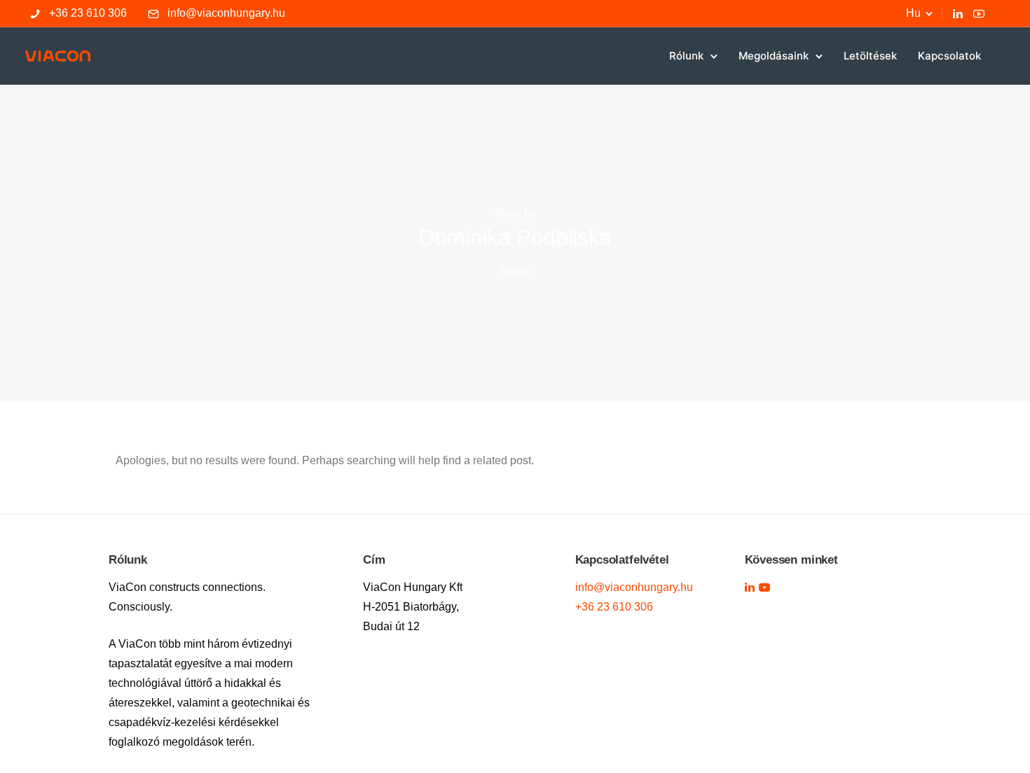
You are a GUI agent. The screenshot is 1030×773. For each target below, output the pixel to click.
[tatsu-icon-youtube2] (978, 13)
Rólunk (686, 55)
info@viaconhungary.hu (226, 13)
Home (515, 271)
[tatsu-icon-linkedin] (958, 13)
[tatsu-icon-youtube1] (764, 587)
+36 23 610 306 (88, 13)
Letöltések (870, 55)
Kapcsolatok (949, 55)
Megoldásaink (774, 55)
